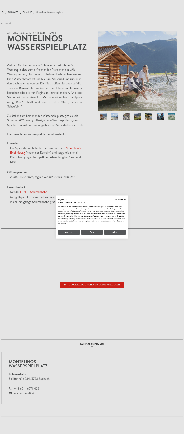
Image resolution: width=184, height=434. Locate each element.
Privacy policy (120, 200)
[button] (62, 200)
